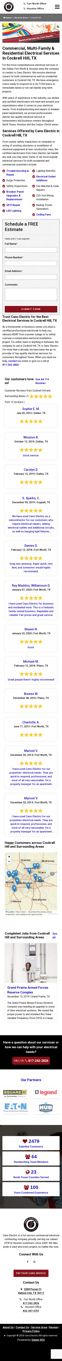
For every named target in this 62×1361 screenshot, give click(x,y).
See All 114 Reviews (42, 381)
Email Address (14, 271)
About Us (8, 1327)
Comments (11, 284)
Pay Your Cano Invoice (31, 1273)
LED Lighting (13, 210)
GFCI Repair (13, 205)
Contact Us (22, 1327)
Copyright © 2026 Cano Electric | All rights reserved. (32, 1335)
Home (8, 17)
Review (53, 1327)
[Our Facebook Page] (28, 1262)
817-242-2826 (10, 364)
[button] (29, 871)
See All (54, 935)
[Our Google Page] (34, 1262)
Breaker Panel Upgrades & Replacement (15, 195)
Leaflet (10, 911)
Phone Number (14, 257)
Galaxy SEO (38, 1339)
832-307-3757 (31, 1310)
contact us (14, 360)
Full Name (11, 243)
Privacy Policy (31, 1331)
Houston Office (35, 8)
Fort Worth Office (36, 3)
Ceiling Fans (43, 214)
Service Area (21, 17)
